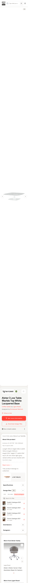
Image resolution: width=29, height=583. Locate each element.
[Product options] (22, 545)
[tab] (4, 494)
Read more (6, 465)
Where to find (8, 413)
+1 (22, 561)
